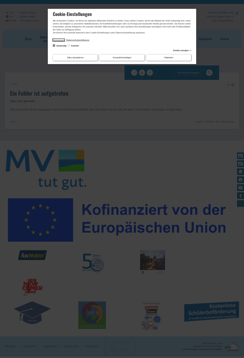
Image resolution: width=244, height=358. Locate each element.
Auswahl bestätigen (122, 57)
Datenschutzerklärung (77, 40)
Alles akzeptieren (75, 57)
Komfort (75, 46)
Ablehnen (168, 57)
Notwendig (61, 46)
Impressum (59, 40)
